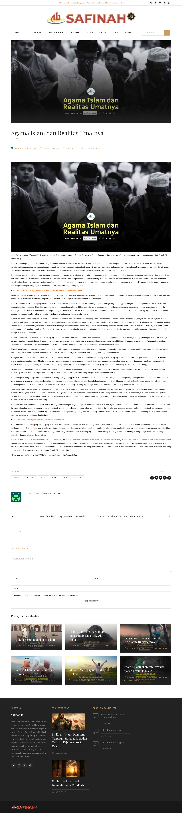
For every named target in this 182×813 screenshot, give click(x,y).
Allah (43, 478)
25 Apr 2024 (76, 645)
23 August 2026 (60, 792)
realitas (77, 478)
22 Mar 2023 (107, 736)
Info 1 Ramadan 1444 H (112, 729)
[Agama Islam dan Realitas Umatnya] (18, 497)
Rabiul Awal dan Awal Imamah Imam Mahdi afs (68, 783)
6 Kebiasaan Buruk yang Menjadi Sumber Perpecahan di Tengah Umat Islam (50, 290)
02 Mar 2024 (22, 680)
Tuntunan (33, 680)
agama (16, 478)
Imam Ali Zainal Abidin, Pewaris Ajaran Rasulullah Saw (144, 669)
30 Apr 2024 (22, 645)
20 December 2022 (51, 148)
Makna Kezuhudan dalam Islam (35, 639)
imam (54, 478)
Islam (65, 478)
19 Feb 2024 (76, 680)
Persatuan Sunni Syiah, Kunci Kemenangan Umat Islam (40, 420)
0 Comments (72, 148)
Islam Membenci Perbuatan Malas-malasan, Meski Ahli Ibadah (86, 635)
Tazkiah (15, 138)
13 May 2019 (106, 723)
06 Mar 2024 (131, 648)
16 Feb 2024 (131, 677)
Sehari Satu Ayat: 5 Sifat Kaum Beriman (113, 716)
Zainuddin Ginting (27, 148)
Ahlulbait (30, 478)
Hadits (85, 646)
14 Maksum (128, 680)
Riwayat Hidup (140, 680)
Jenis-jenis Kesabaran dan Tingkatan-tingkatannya (140, 640)
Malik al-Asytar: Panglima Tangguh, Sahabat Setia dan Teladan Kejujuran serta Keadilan (69, 740)
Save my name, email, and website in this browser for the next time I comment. (47, 595)
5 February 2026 (61, 753)
